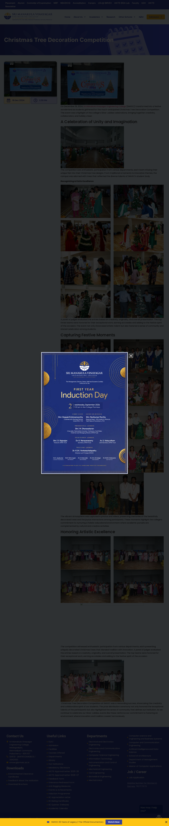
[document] (84, 413)
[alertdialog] (84, 822)
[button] (131, 356)
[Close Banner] (166, 822)
